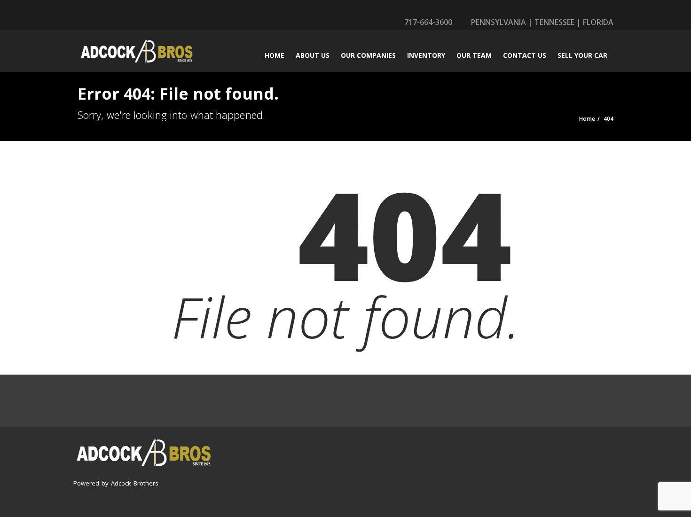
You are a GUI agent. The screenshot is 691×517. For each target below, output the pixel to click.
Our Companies (368, 55)
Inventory (426, 55)
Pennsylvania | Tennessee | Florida (541, 22)
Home (274, 55)
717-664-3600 (427, 22)
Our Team (474, 55)
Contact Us (524, 55)
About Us (313, 55)
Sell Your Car (582, 55)
